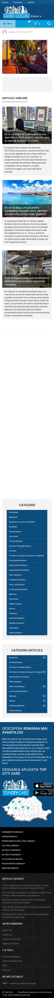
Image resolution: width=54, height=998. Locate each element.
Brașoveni (13, 517)
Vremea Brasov (15, 633)
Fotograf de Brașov (17, 580)
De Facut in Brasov (11, 850)
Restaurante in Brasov (13, 864)
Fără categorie (15, 575)
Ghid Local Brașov (17, 584)
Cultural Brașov (10, 845)
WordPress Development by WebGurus (35, 992)
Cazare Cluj (7, 930)
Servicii (12, 608)
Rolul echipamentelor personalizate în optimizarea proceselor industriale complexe (26, 281)
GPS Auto (6, 970)
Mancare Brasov (10, 868)
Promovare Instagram (11, 957)
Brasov (5, 2)
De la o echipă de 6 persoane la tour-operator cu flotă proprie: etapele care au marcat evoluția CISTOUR (26, 137)
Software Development (12, 961)
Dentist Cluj (7, 935)
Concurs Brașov (16, 541)
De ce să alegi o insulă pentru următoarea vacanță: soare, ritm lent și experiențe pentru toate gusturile (25, 211)
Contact (30, 2)
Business (13, 527)
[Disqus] (27, 372)
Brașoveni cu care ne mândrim (22, 522)
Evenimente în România (19, 570)
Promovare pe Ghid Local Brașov (18, 841)
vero (12, 32)
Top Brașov (14, 628)
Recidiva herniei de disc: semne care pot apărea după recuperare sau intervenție (25, 915)
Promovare (17, 2)
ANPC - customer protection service (19, 983)
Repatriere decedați (10, 943)
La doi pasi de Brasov (18, 589)
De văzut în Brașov (11, 854)
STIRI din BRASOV (16, 618)
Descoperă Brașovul (18, 560)
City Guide (13, 536)
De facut (12, 551)
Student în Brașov (16, 623)
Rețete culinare (15, 604)
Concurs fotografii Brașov (20, 546)
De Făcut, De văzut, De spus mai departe (26, 555)
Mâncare (12, 594)
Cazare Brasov (15, 531)
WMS (4, 965)
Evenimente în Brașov (18, 565)
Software (13, 613)
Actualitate (13, 512)
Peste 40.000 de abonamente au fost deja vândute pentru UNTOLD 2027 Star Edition (26, 908)
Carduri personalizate (11, 939)
